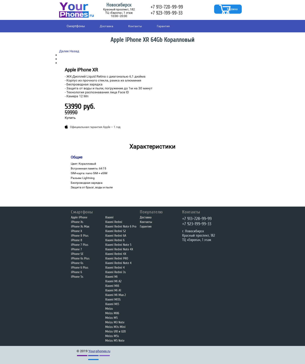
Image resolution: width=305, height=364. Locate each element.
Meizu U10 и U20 (115, 331)
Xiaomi (109, 217)
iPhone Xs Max (80, 226)
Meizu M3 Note (114, 322)
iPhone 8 (76, 240)
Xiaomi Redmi (113, 222)
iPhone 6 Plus (79, 267)
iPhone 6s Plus (80, 258)
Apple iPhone (79, 217)
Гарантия (163, 26)
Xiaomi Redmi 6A (115, 235)
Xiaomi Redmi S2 (115, 231)
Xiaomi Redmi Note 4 (118, 263)
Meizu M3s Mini (115, 327)
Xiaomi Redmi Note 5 (118, 245)
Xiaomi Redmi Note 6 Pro (120, 226)
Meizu (109, 308)
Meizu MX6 (112, 313)
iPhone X (76, 231)
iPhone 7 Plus (79, 245)
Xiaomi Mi (111, 277)
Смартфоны (76, 26)
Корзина (232, 9)
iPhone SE (77, 254)
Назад (74, 51)
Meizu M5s (112, 336)
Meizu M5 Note (114, 340)
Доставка (106, 26)
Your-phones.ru (99, 351)
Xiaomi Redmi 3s (115, 272)
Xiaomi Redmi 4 (115, 267)
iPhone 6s (77, 263)
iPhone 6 (76, 272)
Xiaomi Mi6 (112, 286)
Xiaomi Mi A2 (113, 281)
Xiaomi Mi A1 (113, 290)
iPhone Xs (77, 222)
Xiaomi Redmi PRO (116, 258)
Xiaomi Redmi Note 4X (119, 249)
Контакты (135, 26)
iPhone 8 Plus (79, 235)
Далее (64, 51)
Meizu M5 (111, 318)
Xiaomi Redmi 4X (115, 254)
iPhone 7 (76, 249)
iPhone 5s (77, 277)
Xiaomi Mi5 (112, 304)
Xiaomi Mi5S (113, 299)
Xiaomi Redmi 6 (114, 240)
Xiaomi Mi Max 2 (115, 295)
